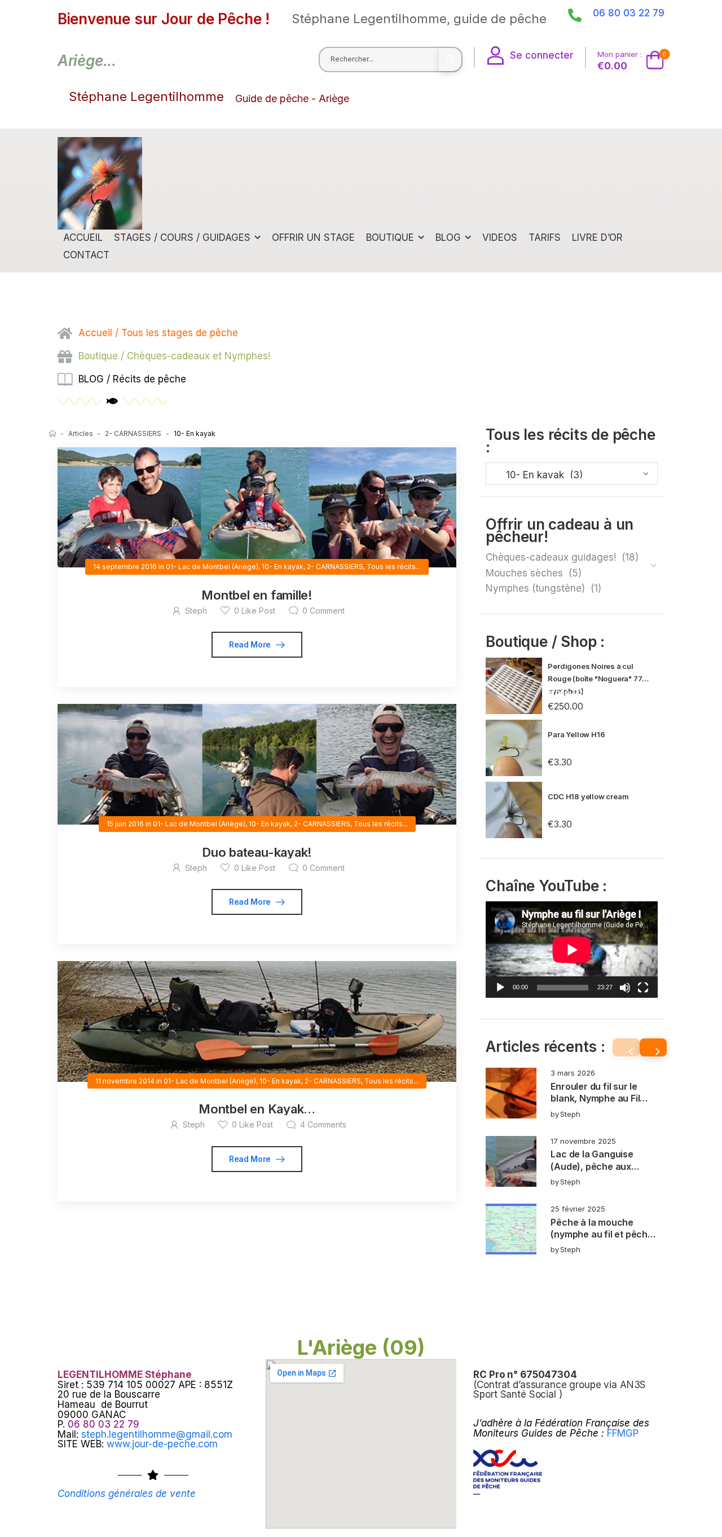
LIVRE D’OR (597, 237)
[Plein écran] (643, 987)
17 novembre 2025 (583, 1141)
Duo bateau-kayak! (257, 852)
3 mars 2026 (573, 1072)
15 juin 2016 (125, 824)
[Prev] (626, 1047)
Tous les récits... (394, 566)
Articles (80, 433)
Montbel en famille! (256, 595)
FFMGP (623, 1433)
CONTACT (86, 255)
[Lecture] (500, 987)
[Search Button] (450, 59)
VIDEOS (499, 237)
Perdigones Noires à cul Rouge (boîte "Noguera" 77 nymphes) (595, 678)
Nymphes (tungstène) (535, 588)
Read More (251, 644)
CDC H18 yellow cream (588, 796)
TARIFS (545, 237)
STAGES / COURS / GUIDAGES (182, 237)
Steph (570, 1113)
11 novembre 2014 (125, 1081)
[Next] (653, 1047)
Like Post (254, 610)
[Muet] (625, 987)
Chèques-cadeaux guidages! (551, 557)
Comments (323, 1124)
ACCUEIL (83, 237)
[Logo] (100, 183)
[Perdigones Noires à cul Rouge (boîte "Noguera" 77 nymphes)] (514, 686)
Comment (323, 610)
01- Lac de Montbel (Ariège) (212, 566)
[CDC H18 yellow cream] (514, 810)
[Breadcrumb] (52, 433)
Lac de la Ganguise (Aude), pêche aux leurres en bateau (592, 1166)
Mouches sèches (524, 573)
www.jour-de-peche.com (162, 1444)
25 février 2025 (578, 1208)
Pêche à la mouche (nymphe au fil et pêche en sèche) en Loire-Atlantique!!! (602, 1240)
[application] (572, 949)
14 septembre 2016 (125, 566)
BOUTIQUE (390, 237)
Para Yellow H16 (576, 734)
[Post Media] (511, 1093)
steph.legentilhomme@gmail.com (156, 1434)
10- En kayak (282, 566)
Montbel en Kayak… (257, 1109)
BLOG (448, 237)
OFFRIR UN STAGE (313, 237)
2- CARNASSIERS (133, 433)
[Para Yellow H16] (514, 748)
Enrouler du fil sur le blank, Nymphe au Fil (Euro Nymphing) (595, 1098)
